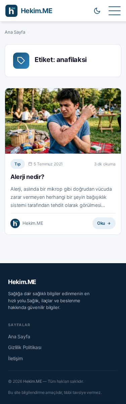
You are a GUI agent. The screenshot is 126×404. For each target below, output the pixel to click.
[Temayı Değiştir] (97, 11)
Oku (101, 223)
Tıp (17, 163)
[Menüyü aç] (115, 10)
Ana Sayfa (15, 32)
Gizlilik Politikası (24, 347)
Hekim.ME (22, 281)
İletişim (15, 358)
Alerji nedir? (27, 176)
